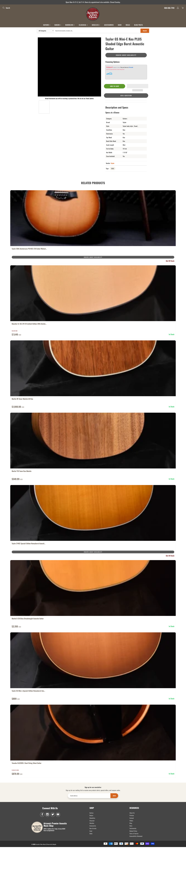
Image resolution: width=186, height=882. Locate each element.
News (131, 826)
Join (114, 796)
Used (119, 25)
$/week (131, 67)
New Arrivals (93, 828)
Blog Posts (138, 25)
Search (145, 31)
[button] (137, 86)
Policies (132, 815)
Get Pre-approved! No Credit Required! (115, 69)
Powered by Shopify (51, 844)
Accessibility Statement (136, 836)
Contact (132, 818)
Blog (131, 823)
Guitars (46, 25)
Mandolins (69, 25)
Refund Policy (133, 831)
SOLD (112, 168)
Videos (131, 821)
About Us (132, 813)
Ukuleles (95, 25)
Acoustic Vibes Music (41, 844)
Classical (83, 25)
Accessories (109, 25)
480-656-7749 (169, 7)
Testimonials (133, 828)
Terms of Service (134, 833)
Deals (128, 25)
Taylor (112, 163)
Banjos (57, 25)
